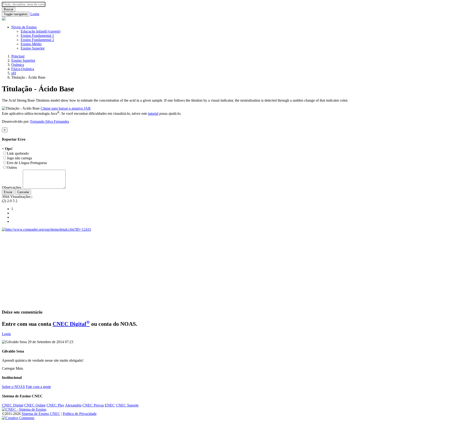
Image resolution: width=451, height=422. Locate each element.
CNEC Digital (71, 324)
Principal (17, 56)
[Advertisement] (143, 272)
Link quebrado (18, 153)
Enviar (8, 192)
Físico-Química (22, 69)
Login (34, 14)
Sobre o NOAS (13, 387)
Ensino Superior (33, 48)
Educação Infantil (40, 31)
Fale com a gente (38, 387)
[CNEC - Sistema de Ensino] (24, 409)
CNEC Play (55, 405)
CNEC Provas (93, 405)
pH (13, 73)
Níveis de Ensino (24, 27)
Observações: (12, 187)
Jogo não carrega (19, 158)
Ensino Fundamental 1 (37, 36)
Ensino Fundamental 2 (37, 40)
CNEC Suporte (127, 405)
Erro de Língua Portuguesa (27, 163)
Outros (12, 167)
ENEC (110, 405)
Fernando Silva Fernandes (49, 121)
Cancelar (23, 192)
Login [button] (6, 334)
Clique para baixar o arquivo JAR (66, 108)
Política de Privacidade (80, 414)
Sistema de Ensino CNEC (41, 414)
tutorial (153, 113)
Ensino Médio (31, 44)
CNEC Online (35, 405)
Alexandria (73, 405)
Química (17, 65)
